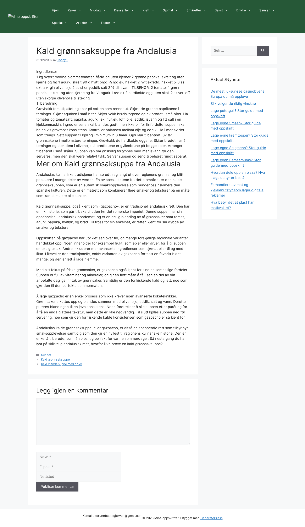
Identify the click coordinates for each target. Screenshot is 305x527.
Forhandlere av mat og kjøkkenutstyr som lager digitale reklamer (237, 190)
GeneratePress (211, 518)
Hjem (56, 10)
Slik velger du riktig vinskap (233, 103)
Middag (95, 10)
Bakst (219, 10)
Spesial (57, 23)
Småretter (194, 10)
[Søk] (263, 51)
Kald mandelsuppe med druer (61, 364)
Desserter (121, 10)
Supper (46, 355)
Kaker (72, 10)
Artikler (81, 23)
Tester (105, 23)
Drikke (241, 10)
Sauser (264, 10)
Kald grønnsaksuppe (55, 359)
